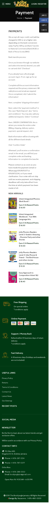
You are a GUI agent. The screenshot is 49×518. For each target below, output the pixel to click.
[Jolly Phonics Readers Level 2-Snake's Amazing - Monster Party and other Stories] (12, 239)
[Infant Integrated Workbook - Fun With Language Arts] (12, 220)
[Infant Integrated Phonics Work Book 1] (12, 203)
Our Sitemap (7, 401)
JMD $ (43, 15)
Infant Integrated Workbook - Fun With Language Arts (27, 216)
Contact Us (6, 392)
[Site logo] (21, 3)
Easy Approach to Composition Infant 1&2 (28, 274)
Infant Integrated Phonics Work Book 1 (29, 200)
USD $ (43, 20)
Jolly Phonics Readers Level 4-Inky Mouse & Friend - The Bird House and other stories (28, 256)
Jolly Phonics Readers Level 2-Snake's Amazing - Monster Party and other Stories (29, 236)
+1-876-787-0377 (18, 463)
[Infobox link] (24, 306)
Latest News (7, 396)
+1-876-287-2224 (17, 458)
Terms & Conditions (10, 387)
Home (19, 18)
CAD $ (43, 30)
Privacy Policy (7, 378)
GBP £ (43, 25)
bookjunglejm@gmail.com (20, 474)
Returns (5, 382)
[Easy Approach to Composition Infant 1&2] (12, 277)
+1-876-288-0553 (18, 472)
